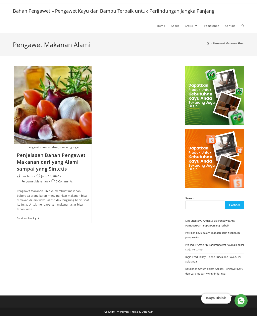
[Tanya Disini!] (240, 301)
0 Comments (64, 181)
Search (189, 198)
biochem (27, 176)
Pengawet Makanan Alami (228, 43)
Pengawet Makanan (34, 181)
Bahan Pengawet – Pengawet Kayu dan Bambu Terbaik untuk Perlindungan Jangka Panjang (113, 10)
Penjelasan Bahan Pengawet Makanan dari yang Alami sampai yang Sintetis (51, 162)
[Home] (208, 43)
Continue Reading (28, 218)
